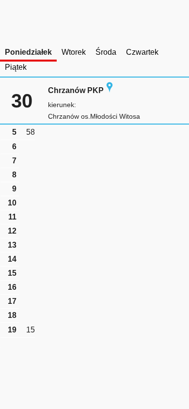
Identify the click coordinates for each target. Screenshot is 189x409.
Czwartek (142, 52)
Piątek (16, 67)
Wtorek (74, 52)
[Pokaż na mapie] (109, 90)
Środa (105, 52)
